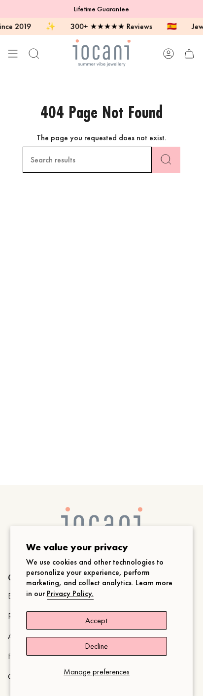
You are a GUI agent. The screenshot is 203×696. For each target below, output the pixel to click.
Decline (96, 646)
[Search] (166, 160)
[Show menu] (13, 53)
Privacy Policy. (70, 593)
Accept (96, 620)
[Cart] (189, 53)
